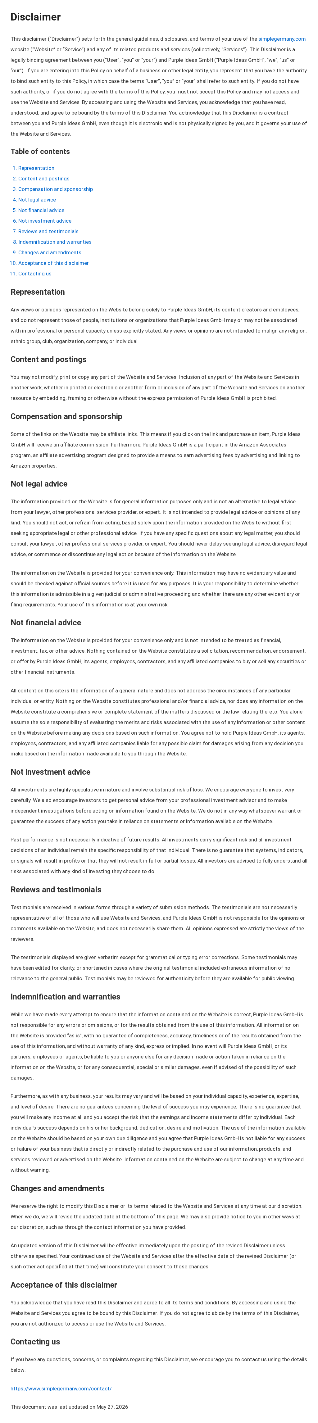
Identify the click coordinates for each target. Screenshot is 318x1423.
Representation (36, 168)
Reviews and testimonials (48, 231)
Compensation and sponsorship (55, 189)
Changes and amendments (49, 252)
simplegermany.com (282, 39)
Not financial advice (41, 210)
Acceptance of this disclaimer (53, 263)
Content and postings (44, 178)
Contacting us (35, 273)
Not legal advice (37, 200)
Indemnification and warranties (55, 242)
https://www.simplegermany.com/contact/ (61, 1388)
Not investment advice (44, 221)
